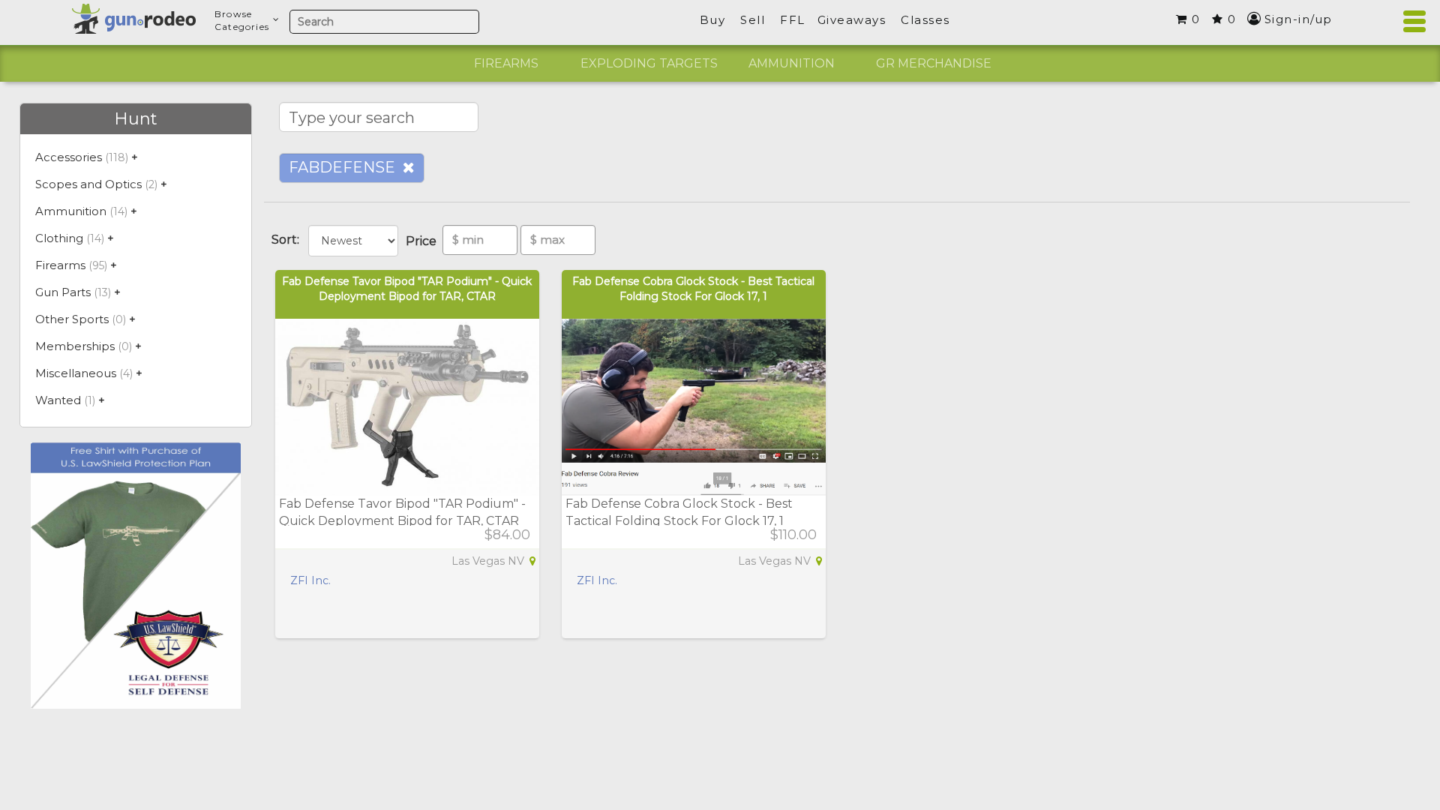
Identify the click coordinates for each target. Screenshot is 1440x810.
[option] (506, 64)
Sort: (288, 239)
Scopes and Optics (88, 184)
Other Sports (72, 319)
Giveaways (852, 20)
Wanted (58, 400)
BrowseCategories (241, 20)
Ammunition (791, 63)
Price (424, 241)
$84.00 (507, 534)
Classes (925, 20)
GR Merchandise (934, 63)
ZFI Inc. (310, 580)
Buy (713, 20)
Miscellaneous (75, 373)
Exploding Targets (649, 63)
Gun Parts (63, 292)
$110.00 (793, 534)
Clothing (59, 238)
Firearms (506, 63)
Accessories (68, 157)
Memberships (75, 346)
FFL (793, 20)
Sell (752, 20)
